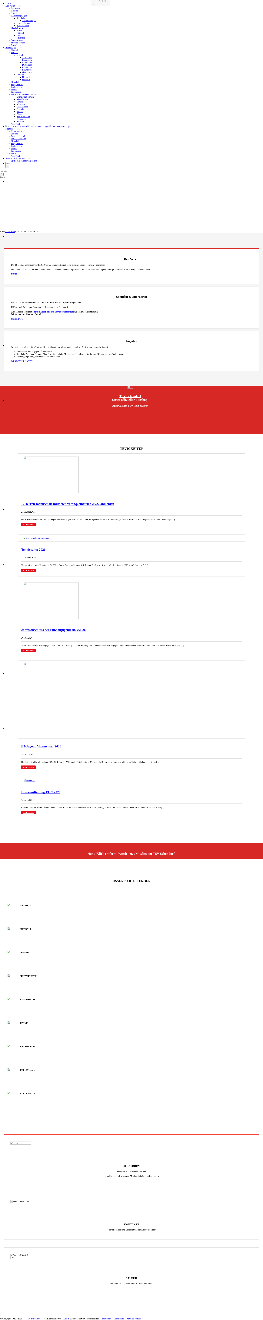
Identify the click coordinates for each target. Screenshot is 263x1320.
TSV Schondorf (33, 1319)
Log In (66, 1319)
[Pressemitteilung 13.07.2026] (29, 780)
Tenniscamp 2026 (33, 549)
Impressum (106, 1319)
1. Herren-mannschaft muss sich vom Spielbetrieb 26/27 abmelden (67, 504)
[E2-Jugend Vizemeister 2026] (78, 735)
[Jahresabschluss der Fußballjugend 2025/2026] (51, 618)
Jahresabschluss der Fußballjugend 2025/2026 (53, 630)
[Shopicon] (130, 388)
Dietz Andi (10, 231)
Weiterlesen (28, 524)
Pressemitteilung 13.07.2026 (40, 792)
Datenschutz (119, 1319)
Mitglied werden (134, 1319)
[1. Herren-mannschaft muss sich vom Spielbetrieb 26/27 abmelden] (51, 492)
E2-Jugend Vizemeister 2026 (41, 746)
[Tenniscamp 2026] (37, 538)
